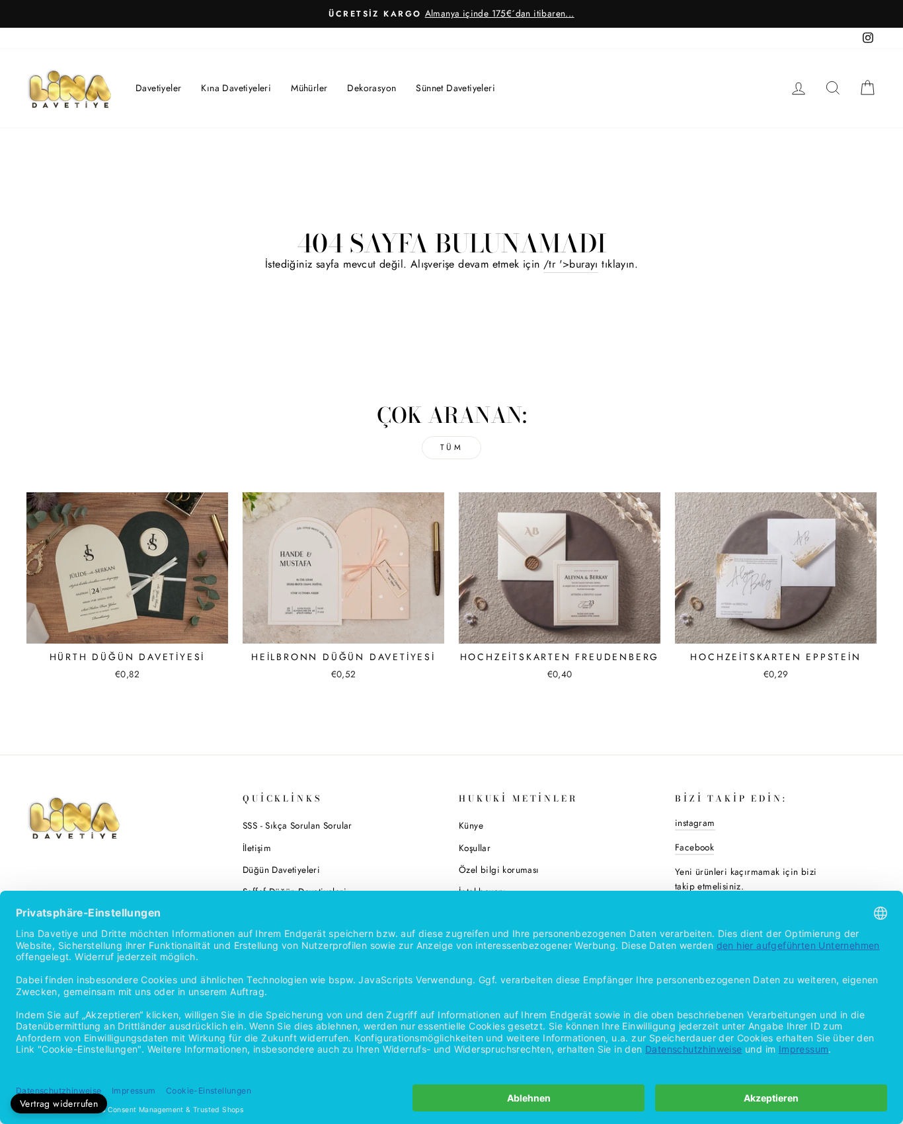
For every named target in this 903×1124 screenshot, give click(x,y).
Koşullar (475, 847)
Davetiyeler (158, 87)
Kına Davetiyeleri (236, 87)
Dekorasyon (371, 87)
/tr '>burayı (570, 264)
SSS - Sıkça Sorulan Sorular (297, 825)
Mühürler (309, 87)
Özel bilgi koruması (499, 869)
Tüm (451, 447)
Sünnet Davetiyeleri (455, 87)
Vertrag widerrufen (59, 1103)
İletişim (257, 847)
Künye (471, 825)
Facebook (694, 847)
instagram (695, 822)
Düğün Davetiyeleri (281, 869)
